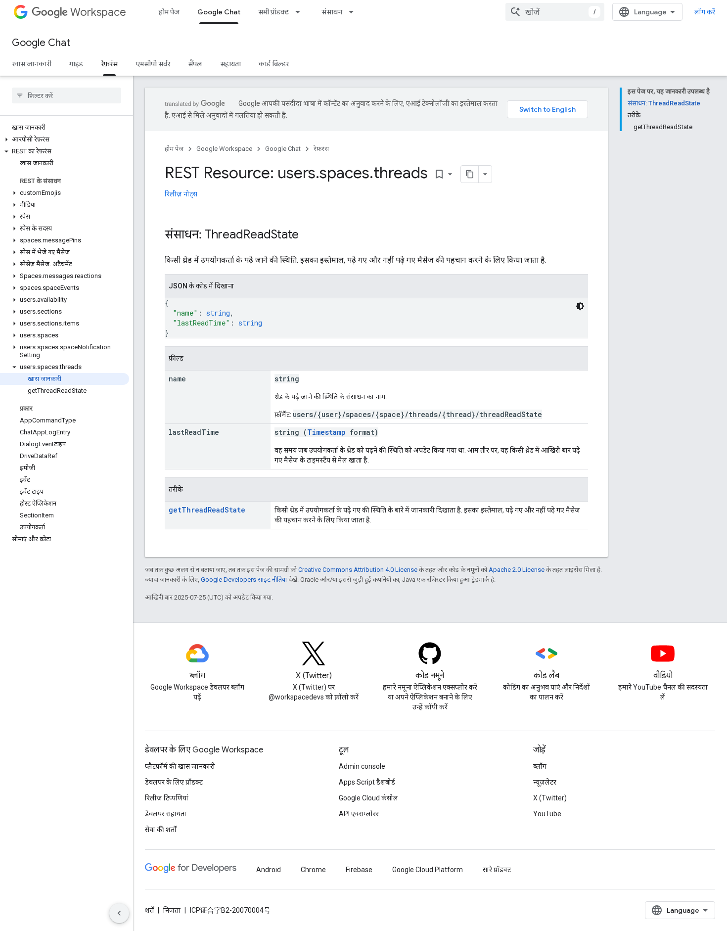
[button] (64, 139)
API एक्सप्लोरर (359, 814)
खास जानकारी (31, 63)
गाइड (76, 63)
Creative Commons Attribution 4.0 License (357, 569)
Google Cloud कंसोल (368, 798)
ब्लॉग (539, 766)
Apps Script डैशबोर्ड (367, 782)
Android (268, 870)
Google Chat (218, 11)
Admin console (362, 766)
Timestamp (326, 432)
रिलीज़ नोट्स (181, 194)
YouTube (547, 814)
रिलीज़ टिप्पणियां (166, 798)
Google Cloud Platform (427, 870)
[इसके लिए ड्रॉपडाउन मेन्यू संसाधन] (354, 12)
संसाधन (331, 11)
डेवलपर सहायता (165, 814)
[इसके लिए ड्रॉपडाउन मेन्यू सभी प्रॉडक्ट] (301, 12)
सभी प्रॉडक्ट (273, 11)
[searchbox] (66, 95)
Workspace (98, 12)
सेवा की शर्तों (161, 830)
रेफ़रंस (109, 63)
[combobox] (554, 12)
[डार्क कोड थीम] (580, 306)
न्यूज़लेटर (544, 782)
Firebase (359, 870)
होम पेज (169, 11)
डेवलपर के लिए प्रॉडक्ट (174, 782)
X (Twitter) (550, 798)
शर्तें (149, 910)
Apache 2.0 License (517, 569)
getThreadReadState (207, 509)
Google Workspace (224, 148)
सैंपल (195, 63)
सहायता (230, 63)
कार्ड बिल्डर (274, 63)
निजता (172, 910)
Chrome (313, 870)
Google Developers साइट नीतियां (244, 579)
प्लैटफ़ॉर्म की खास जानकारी (180, 766)
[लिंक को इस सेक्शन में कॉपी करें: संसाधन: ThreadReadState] (308, 235)
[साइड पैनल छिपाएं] (119, 913)
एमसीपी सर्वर (153, 63)
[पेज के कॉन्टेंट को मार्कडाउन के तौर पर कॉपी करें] (470, 174)
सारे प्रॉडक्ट (497, 870)
